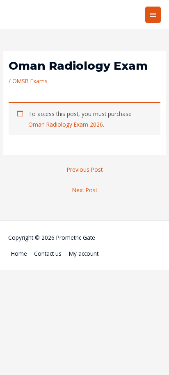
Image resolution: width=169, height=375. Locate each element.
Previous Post (85, 169)
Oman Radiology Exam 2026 (65, 124)
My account (83, 253)
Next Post (84, 190)
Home (19, 253)
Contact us (48, 253)
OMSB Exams (30, 81)
